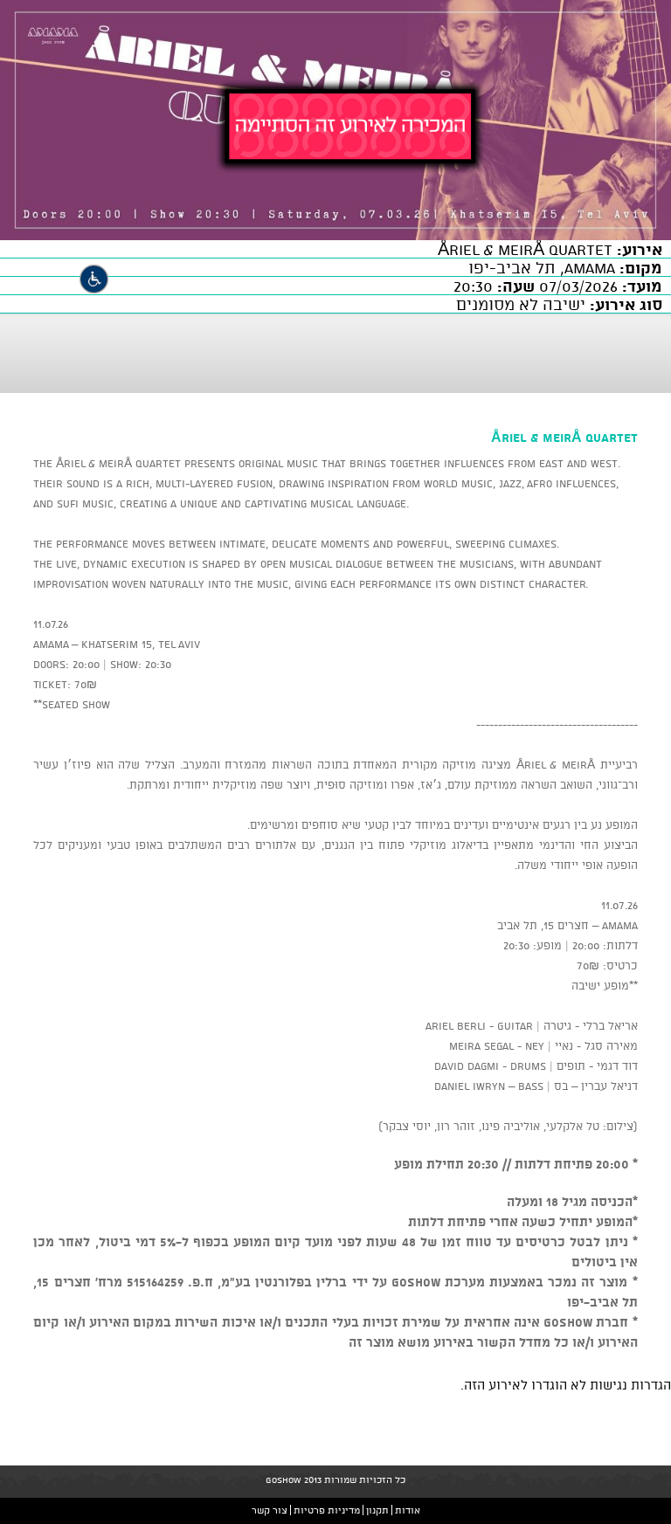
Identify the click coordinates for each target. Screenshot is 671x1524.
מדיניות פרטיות (327, 1510)
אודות (407, 1510)
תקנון (377, 1510)
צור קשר (269, 1510)
